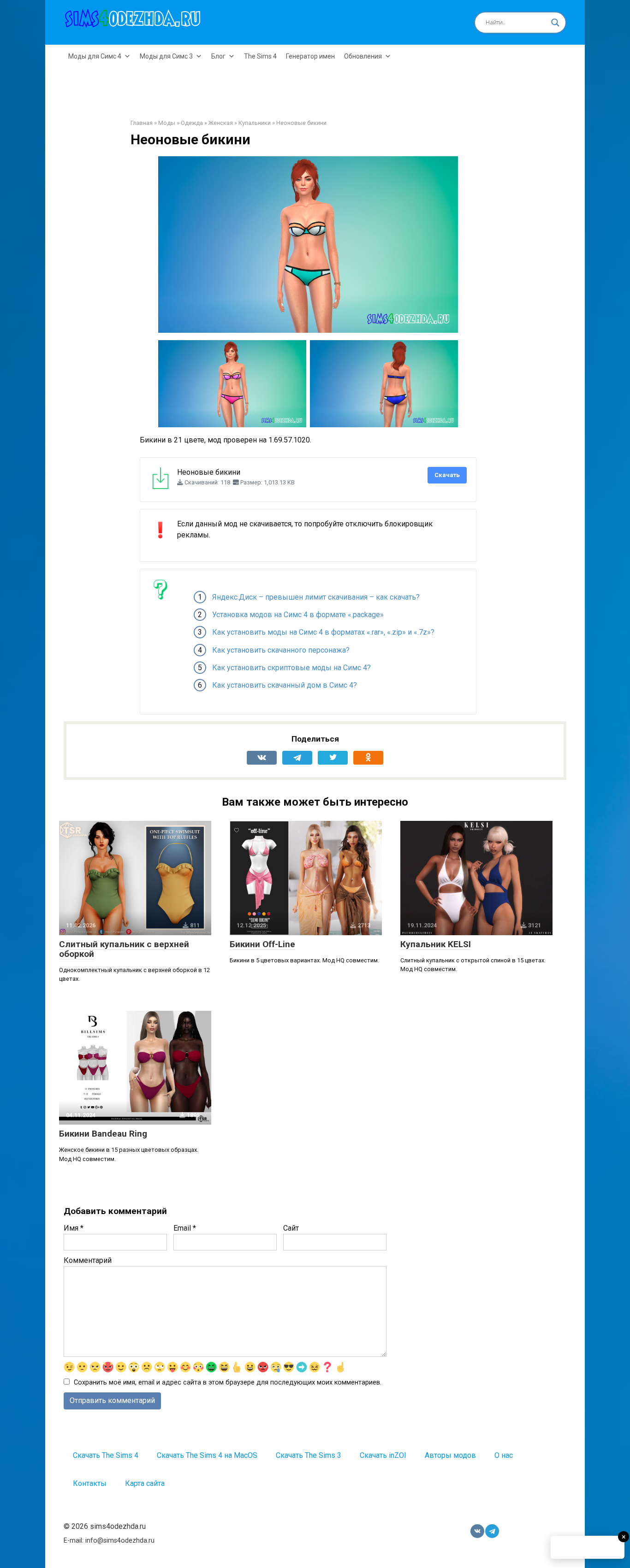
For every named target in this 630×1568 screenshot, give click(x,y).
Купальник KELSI (435, 944)
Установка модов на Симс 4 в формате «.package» (298, 614)
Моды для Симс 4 (94, 56)
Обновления (363, 56)
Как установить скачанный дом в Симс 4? (284, 685)
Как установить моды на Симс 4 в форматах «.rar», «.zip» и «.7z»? (323, 632)
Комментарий (88, 1260)
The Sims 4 (260, 56)
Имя (73, 1228)
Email (184, 1228)
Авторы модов (450, 1455)
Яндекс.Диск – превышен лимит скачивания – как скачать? (316, 597)
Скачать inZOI (383, 1455)
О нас (503, 1455)
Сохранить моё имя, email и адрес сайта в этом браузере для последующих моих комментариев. (227, 1382)
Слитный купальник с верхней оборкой (124, 949)
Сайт (291, 1228)
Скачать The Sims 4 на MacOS (207, 1455)
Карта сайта (145, 1483)
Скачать (447, 475)
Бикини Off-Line (262, 944)
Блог (218, 56)
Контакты (90, 1483)
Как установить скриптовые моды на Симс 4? (291, 667)
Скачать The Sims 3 (308, 1455)
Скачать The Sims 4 (105, 1455)
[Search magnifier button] (555, 22)
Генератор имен (310, 56)
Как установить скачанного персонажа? (281, 650)
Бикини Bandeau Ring (103, 1133)
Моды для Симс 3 (166, 56)
